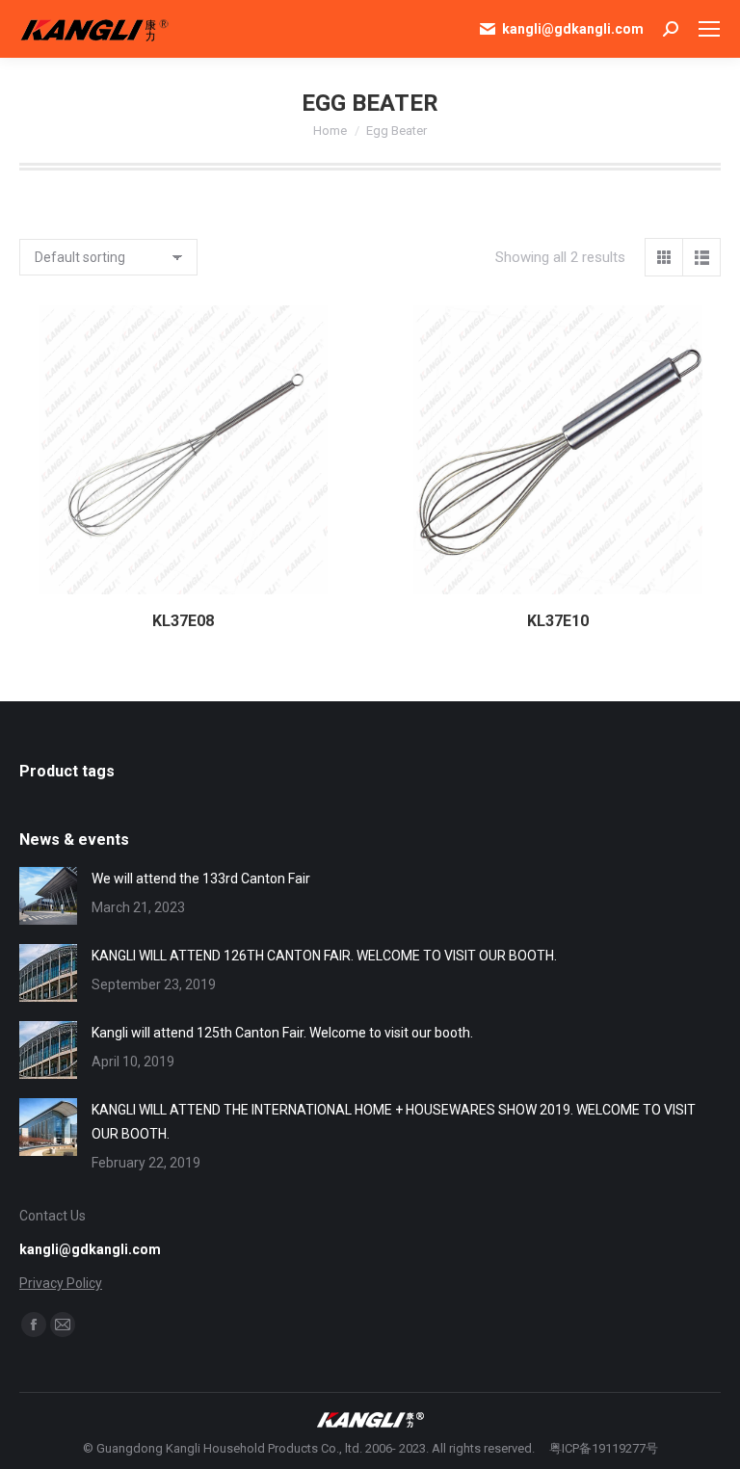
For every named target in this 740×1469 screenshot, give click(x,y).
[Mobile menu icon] (709, 28)
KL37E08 (183, 621)
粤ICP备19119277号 (603, 1448)
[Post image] (48, 896)
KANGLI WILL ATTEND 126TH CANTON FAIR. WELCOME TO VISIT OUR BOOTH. (324, 955)
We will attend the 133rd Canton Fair (201, 878)
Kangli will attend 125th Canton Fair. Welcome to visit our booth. (282, 1032)
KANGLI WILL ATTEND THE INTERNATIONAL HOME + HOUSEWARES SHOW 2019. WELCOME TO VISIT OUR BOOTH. (394, 1121)
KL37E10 (558, 621)
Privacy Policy (60, 1283)
